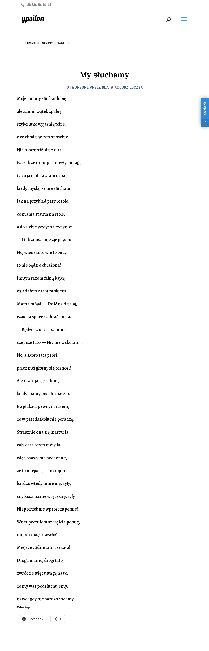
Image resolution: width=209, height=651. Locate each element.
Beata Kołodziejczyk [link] (122, 87)
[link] (33, 18)
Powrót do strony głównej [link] (45, 43)
